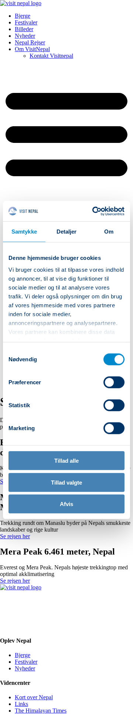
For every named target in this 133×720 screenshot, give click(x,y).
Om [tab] (108, 231)
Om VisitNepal (32, 49)
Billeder (24, 29)
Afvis (66, 504)
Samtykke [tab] (24, 231)
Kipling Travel (40, 626)
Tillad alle (66, 461)
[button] (66, 200)
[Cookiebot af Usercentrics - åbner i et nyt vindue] (94, 211)
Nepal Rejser (30, 42)
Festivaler (26, 22)
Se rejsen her (15, 536)
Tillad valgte (66, 482)
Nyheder (25, 36)
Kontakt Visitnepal (51, 56)
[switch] (114, 382)
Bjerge (22, 16)
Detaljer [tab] (67, 231)
